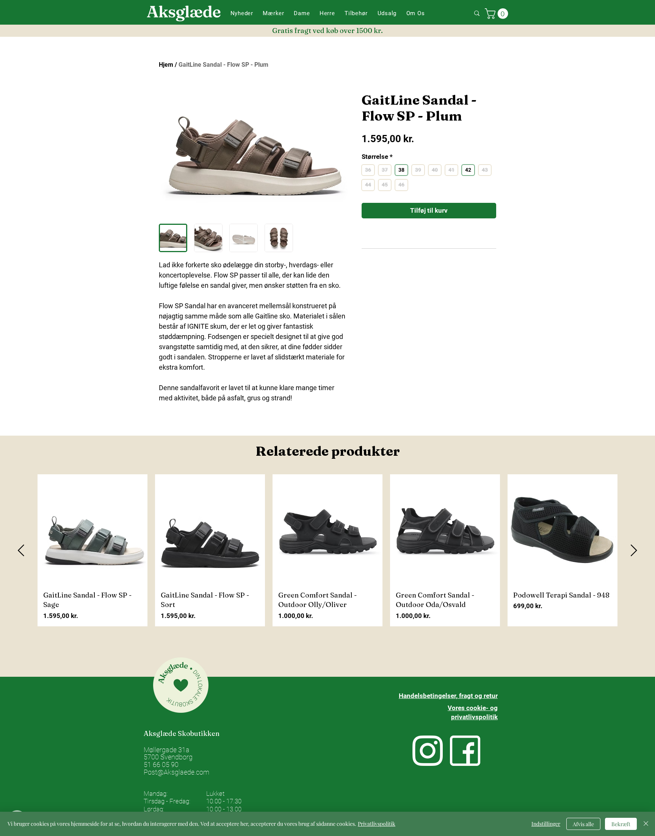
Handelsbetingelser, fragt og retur (448, 696)
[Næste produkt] (634, 550)
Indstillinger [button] (545, 823)
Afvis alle (583, 824)
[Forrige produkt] (21, 550)
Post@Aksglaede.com (176, 772)
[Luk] (645, 824)
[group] (327, 550)
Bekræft (620, 824)
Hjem (166, 64)
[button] (274, 13)
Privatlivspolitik (376, 823)
